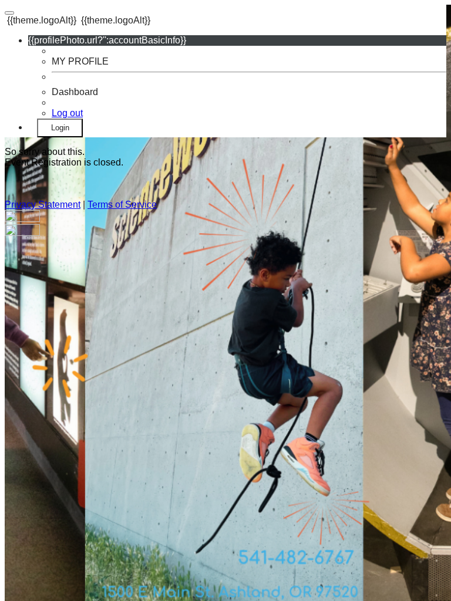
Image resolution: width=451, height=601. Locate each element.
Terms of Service (122, 205)
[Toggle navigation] (9, 13)
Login (60, 127)
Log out (67, 113)
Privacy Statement (42, 205)
